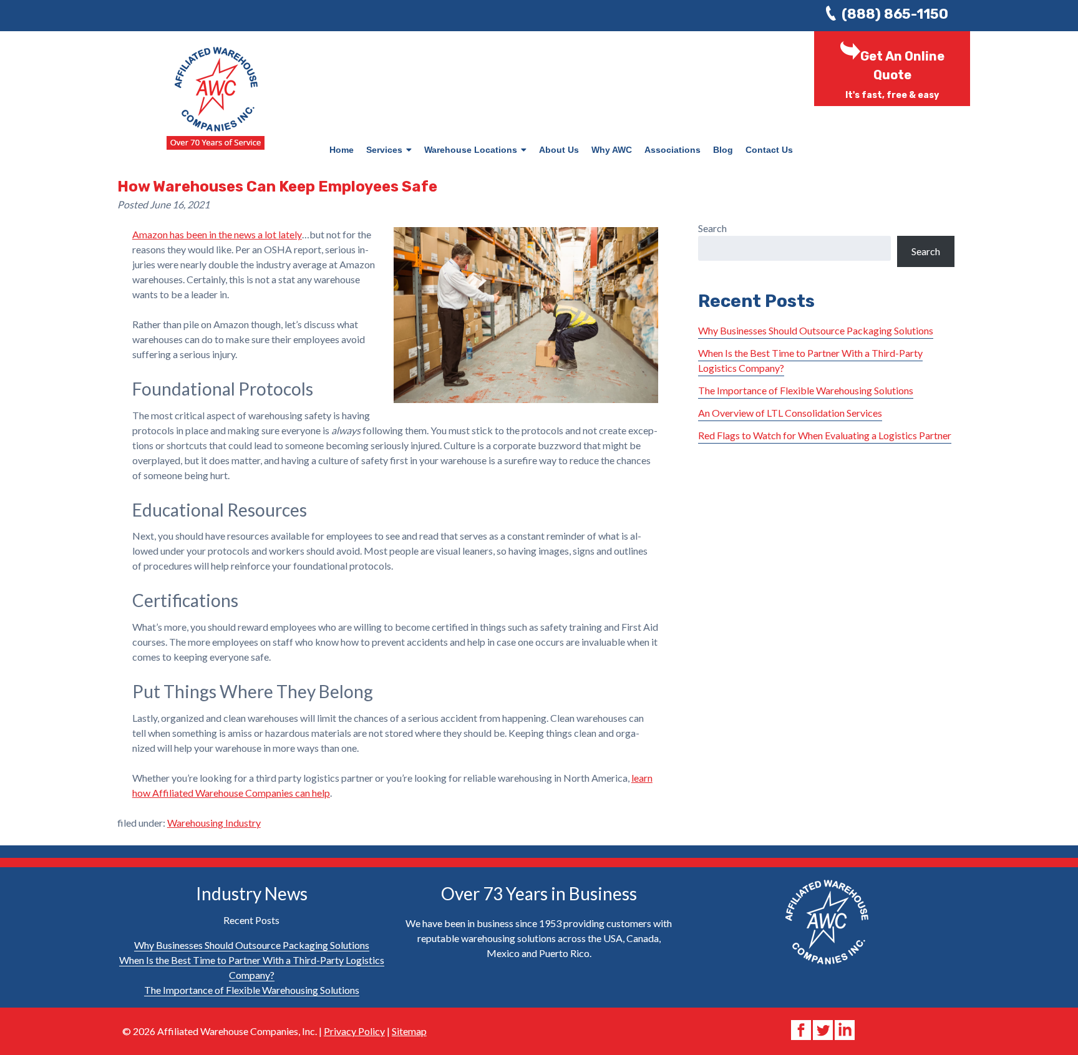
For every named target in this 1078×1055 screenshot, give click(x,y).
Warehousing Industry (214, 823)
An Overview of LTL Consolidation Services (790, 413)
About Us (559, 150)
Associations (672, 150)
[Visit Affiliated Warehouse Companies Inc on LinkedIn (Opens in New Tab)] (845, 1028)
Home (341, 150)
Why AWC (611, 150)
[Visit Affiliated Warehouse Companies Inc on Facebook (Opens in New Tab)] (802, 1028)
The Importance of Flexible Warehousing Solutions (805, 390)
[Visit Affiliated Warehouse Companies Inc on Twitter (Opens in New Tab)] (824, 1028)
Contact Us (769, 150)
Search (712, 228)
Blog (723, 150)
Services (384, 150)
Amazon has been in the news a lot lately (217, 234)
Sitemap (409, 1031)
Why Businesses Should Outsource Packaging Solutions (815, 330)
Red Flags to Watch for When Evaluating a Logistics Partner (824, 435)
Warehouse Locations (470, 150)
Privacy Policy (354, 1031)
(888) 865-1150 (895, 14)
